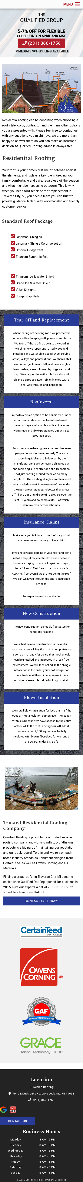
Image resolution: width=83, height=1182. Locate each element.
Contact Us (17, 1121)
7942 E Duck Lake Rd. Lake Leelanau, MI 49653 (42, 1093)
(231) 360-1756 (44, 43)
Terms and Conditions (55, 1180)
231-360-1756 (59, 887)
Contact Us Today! (41, 901)
